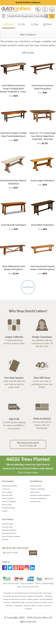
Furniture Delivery (8, 508)
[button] (28, 35)
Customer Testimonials (38, 498)
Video (49, 24)
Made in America (8, 498)
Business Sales (7, 495)
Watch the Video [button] (28, 444)
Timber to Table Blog (37, 489)
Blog (35, 24)
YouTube (15, 567)
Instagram (26, 567)
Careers (4, 511)
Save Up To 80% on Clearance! (28, 3)
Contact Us (6, 489)
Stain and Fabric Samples (11, 536)
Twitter (10, 567)
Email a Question (27, 583)
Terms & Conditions (9, 501)
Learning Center (35, 486)
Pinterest (21, 567)
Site (23, 24)
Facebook (4, 567)
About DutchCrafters (9, 486)
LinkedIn (32, 567)
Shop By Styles (7, 524)
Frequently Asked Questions (40, 495)
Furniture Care (35, 501)
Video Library (35, 492)
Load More (28, 287)
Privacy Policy (7, 504)
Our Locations (7, 492)
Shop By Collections (9, 530)
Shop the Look (7, 527)
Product (10, 24)
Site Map (5, 539)
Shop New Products (9, 533)
